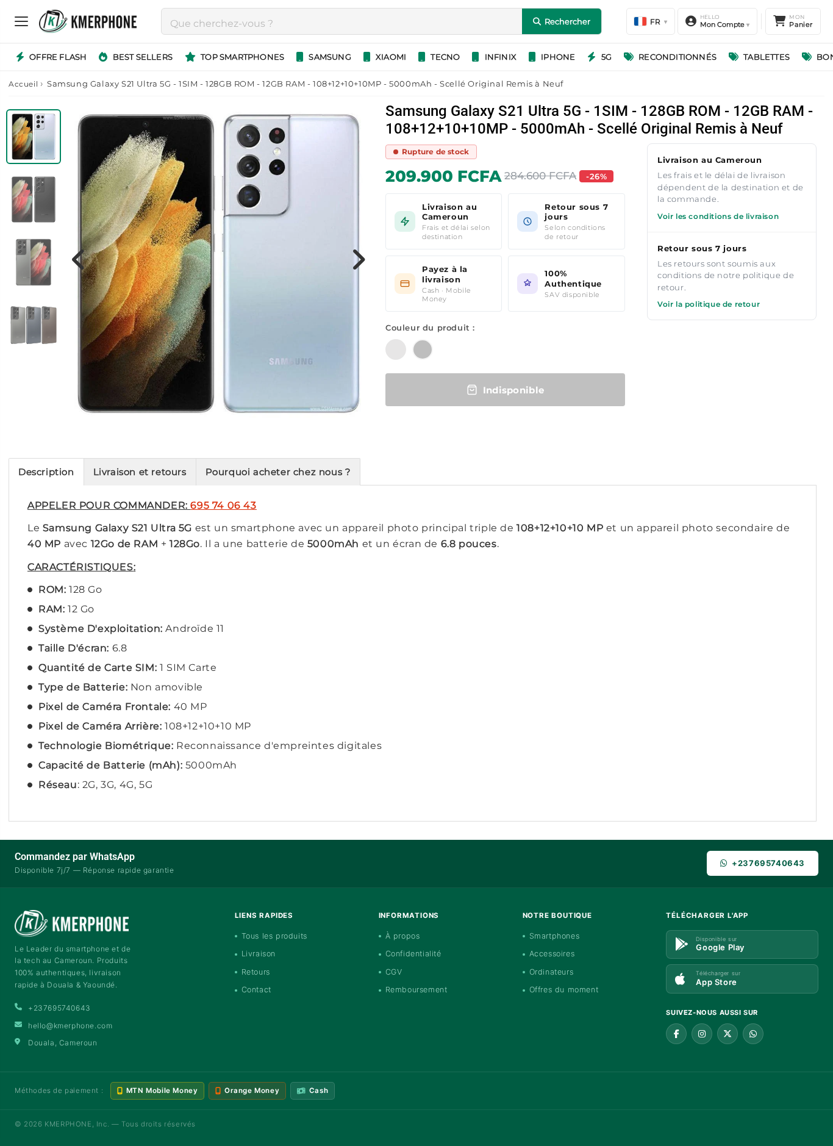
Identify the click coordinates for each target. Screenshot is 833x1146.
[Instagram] (702, 1033)
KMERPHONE (68, 1124)
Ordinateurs (551, 971)
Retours (255, 971)
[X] (727, 1033)
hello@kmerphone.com (70, 1025)
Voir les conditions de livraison (718, 216)
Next (358, 259)
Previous (78, 259)
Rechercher (567, 21)
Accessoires (552, 953)
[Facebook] (676, 1033)
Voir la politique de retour (708, 304)
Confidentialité (413, 953)
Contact (256, 989)
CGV (393, 971)
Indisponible (514, 390)
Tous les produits (274, 935)
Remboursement (416, 989)
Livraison (258, 953)
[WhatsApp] (753, 1033)
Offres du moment (564, 989)
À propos (402, 935)
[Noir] (422, 349)
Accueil (23, 83)
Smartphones (554, 935)
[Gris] (395, 349)
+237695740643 (768, 863)
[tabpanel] (35, 140)
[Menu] (21, 21)
